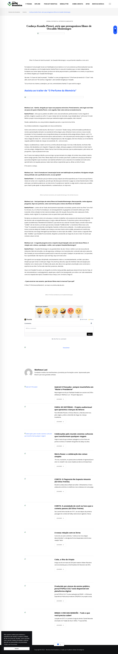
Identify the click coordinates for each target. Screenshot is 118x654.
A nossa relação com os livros (68, 532)
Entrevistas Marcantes (66, 21)
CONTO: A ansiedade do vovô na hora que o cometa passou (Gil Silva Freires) (74, 507)
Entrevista (54, 21)
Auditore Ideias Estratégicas (75, 650)
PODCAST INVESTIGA (50, 4)
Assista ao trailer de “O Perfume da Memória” (50, 90)
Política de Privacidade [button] (10, 644)
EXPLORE (37, 4)
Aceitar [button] (17, 648)
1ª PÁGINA (28, 4)
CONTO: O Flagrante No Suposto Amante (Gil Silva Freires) (73, 480)
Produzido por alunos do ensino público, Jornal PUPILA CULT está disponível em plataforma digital (72, 588)
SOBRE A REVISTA (77, 4)
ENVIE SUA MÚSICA (98, 4)
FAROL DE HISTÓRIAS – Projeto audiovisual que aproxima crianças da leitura (73, 408)
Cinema (48, 21)
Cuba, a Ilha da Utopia (64, 559)
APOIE (88, 4)
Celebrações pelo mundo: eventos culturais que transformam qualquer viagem (74, 435)
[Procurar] (107, 4)
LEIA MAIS (59, 399)
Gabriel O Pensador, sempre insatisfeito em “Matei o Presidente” (74, 388)
